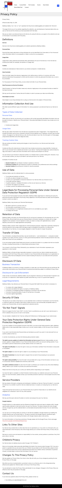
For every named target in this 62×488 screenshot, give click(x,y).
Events (39, 5)
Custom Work (22, 5)
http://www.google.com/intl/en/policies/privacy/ (14, 420)
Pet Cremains (31, 5)
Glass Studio (46, 5)
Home (15, 5)
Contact (27, 7)
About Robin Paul (18, 7)
